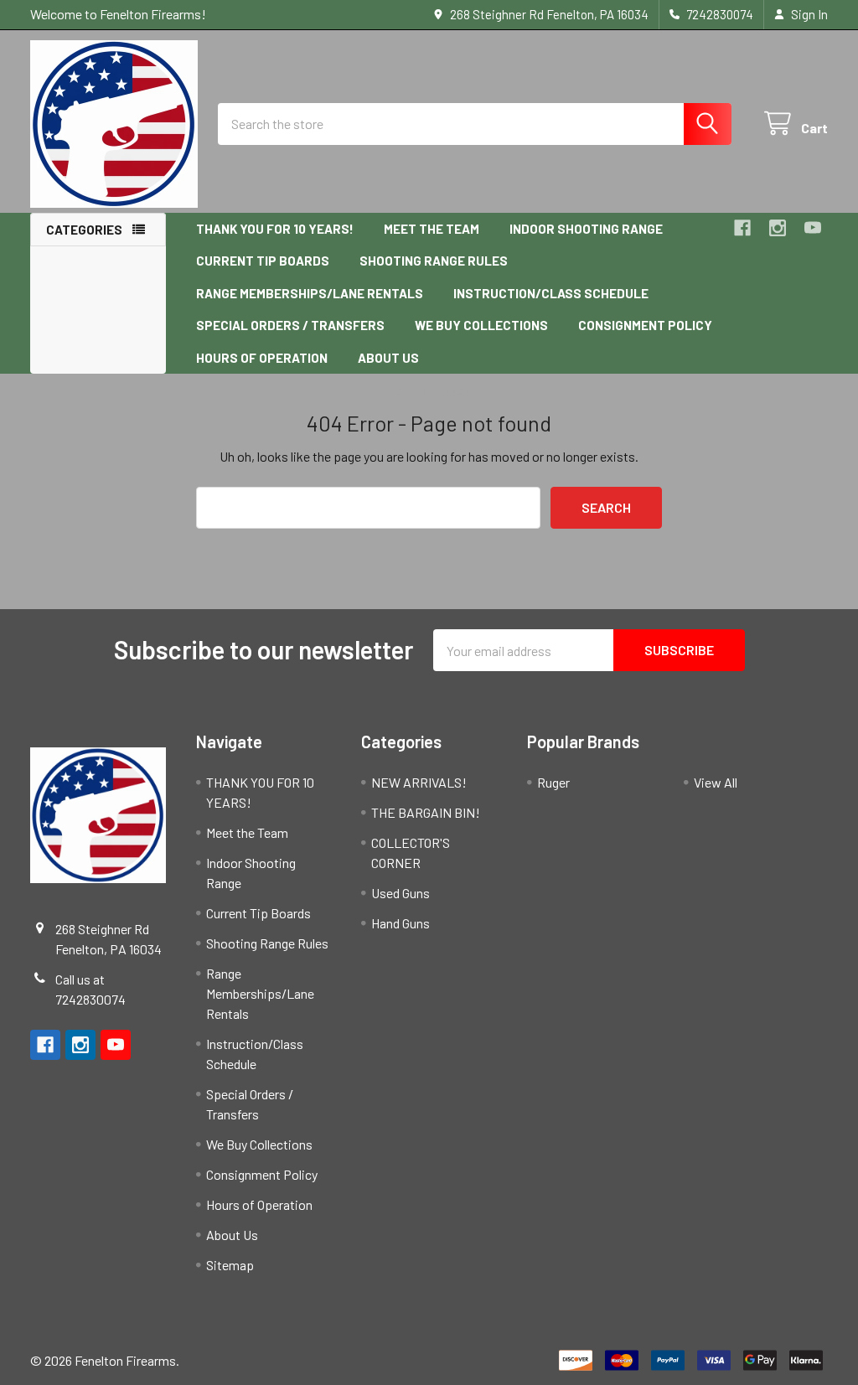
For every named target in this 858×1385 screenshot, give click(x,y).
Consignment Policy (645, 325)
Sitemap (230, 1265)
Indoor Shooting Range (586, 228)
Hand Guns (400, 923)
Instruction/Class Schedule (551, 293)
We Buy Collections (481, 325)
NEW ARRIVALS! (419, 782)
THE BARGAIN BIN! (425, 812)
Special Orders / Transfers (290, 325)
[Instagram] (777, 228)
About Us (388, 357)
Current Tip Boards (262, 260)
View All (715, 782)
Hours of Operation (262, 357)
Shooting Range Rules (433, 260)
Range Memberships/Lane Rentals (309, 293)
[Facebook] (742, 228)
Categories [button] (84, 229)
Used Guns (400, 893)
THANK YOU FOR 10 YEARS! (275, 228)
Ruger (553, 782)
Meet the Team (431, 228)
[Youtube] (813, 228)
